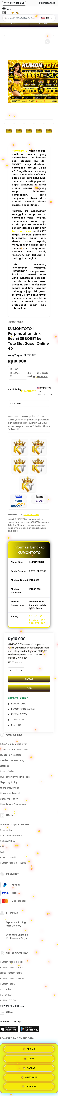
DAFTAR (43, 22)
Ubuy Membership (10, 793)
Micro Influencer (9, 787)
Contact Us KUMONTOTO (14, 749)
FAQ (2, 852)
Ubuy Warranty (9, 798)
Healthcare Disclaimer (13, 804)
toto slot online (21, 231)
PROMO (31, 1048)
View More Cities (10, 1005)
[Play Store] (29, 1030)
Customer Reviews (11, 835)
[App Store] (9, 1030)
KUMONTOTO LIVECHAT (13, 978)
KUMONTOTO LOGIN (11, 967)
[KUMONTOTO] (15, 12)
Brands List (6, 830)
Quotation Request (11, 755)
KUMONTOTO (19, 150)
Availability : (14, 391)
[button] (47, 41)
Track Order (7, 771)
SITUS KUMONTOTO (11, 973)
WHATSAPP (31, 1076)
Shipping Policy (8, 782)
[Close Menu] (4, 13)
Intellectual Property (12, 760)
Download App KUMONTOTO (17, 824)
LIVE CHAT (30, 1086)
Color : (15, 403)
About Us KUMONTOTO (13, 744)
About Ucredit (8, 857)
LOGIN (14, 22)
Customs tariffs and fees (15, 776)
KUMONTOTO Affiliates (13, 863)
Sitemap (5, 765)
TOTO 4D (5, 989)
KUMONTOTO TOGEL (11, 962)
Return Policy (7, 841)
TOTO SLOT (6, 994)
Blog (2, 846)
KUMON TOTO (8, 1000)
